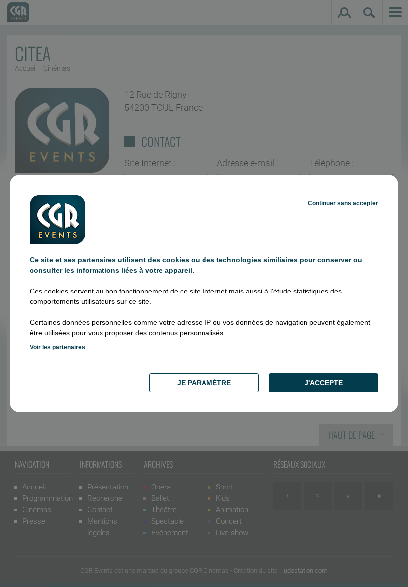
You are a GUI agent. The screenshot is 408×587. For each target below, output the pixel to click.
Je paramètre (204, 383)
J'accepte (324, 383)
